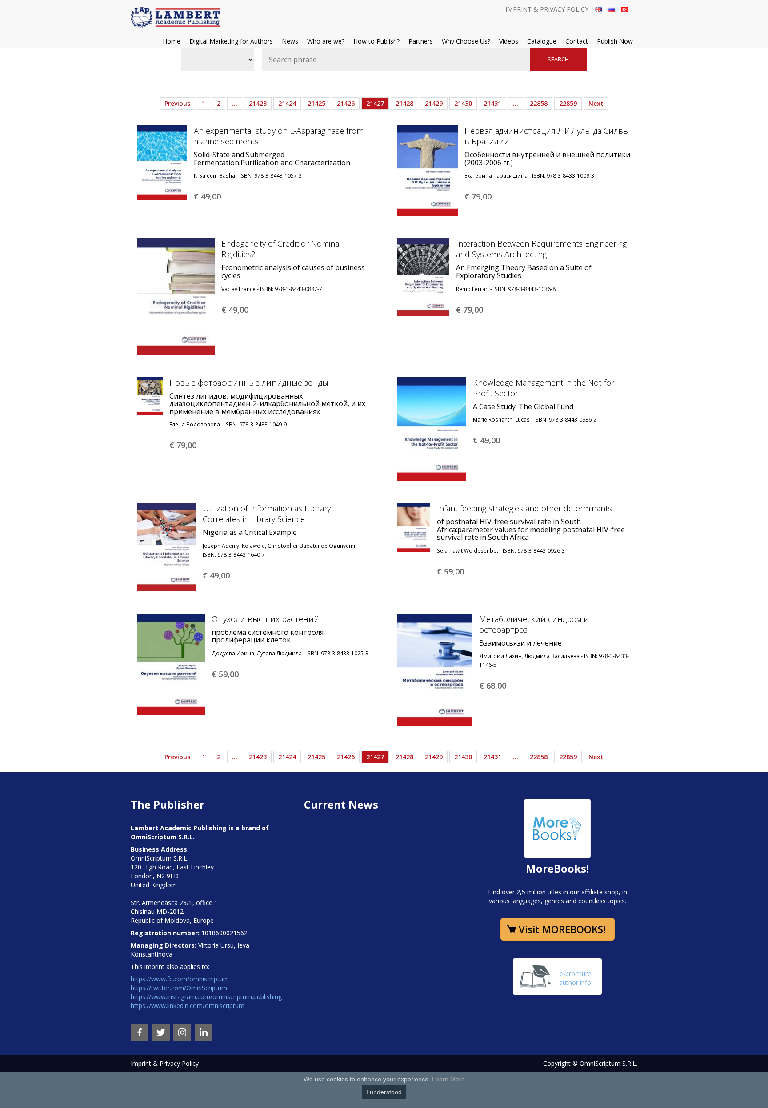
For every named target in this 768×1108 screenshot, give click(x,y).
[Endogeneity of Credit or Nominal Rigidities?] (176, 295)
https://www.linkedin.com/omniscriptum (187, 1005)
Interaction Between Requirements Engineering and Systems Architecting (541, 248)
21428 (404, 103)
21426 (346, 103)
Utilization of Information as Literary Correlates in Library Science (267, 513)
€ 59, (450, 571)
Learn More (448, 1079)
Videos (508, 41)
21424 (287, 103)
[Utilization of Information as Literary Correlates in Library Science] (166, 546)
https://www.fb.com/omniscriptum (180, 979)
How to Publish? (376, 41)
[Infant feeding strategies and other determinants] (413, 527)
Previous (177, 103)
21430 (463, 103)
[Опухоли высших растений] (171, 663)
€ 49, (207, 196)
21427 (375, 103)
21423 (258, 103)
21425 (316, 103)
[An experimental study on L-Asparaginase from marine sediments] (162, 162)
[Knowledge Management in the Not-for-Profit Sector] (431, 428)
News (290, 41)
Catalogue (541, 41)
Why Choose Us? (466, 41)
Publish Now (615, 41)
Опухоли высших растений (265, 619)
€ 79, (478, 196)
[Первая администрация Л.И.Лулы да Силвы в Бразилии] (427, 170)
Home (171, 41)
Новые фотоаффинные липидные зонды (248, 382)
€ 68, (492, 685)
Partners (420, 41)
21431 (492, 103)
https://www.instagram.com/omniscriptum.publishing (206, 996)
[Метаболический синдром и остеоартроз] (434, 669)
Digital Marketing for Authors (231, 41)
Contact (576, 41)
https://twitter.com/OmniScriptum (179, 988)
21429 (434, 103)
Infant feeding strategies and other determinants (524, 508)
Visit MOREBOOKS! (562, 929)
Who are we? (325, 41)
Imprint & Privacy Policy (546, 9)
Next (596, 103)
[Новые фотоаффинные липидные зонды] (150, 395)
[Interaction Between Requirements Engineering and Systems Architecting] (423, 276)
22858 (539, 103)
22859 (568, 103)
